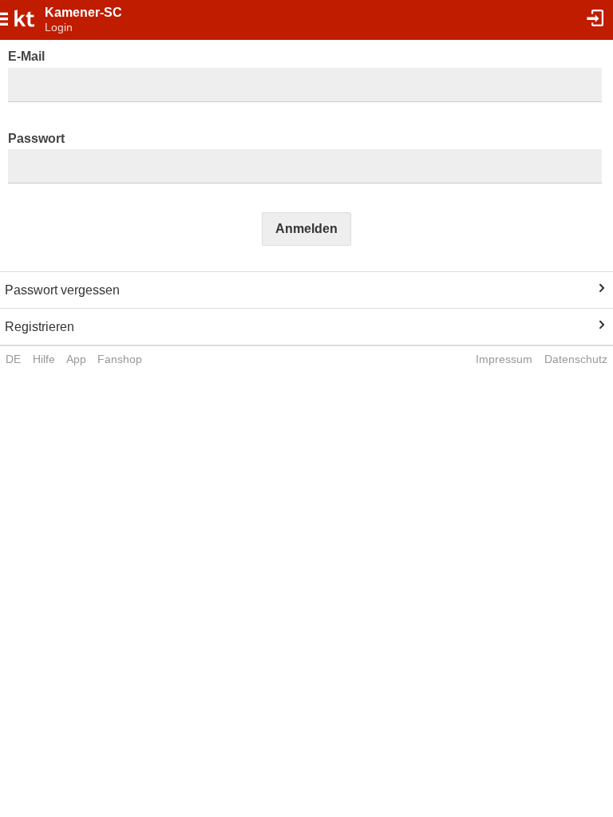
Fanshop (119, 359)
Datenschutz (575, 359)
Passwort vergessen (62, 290)
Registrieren (39, 327)
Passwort (36, 138)
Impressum (504, 359)
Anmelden (306, 228)
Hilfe (44, 359)
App (76, 359)
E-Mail (26, 56)
